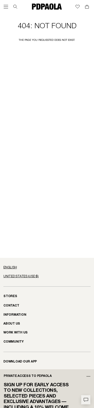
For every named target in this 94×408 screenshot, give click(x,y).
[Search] (15, 7)
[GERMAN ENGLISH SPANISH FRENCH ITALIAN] (47, 267)
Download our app (20, 361)
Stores (10, 296)
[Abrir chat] (85, 399)
